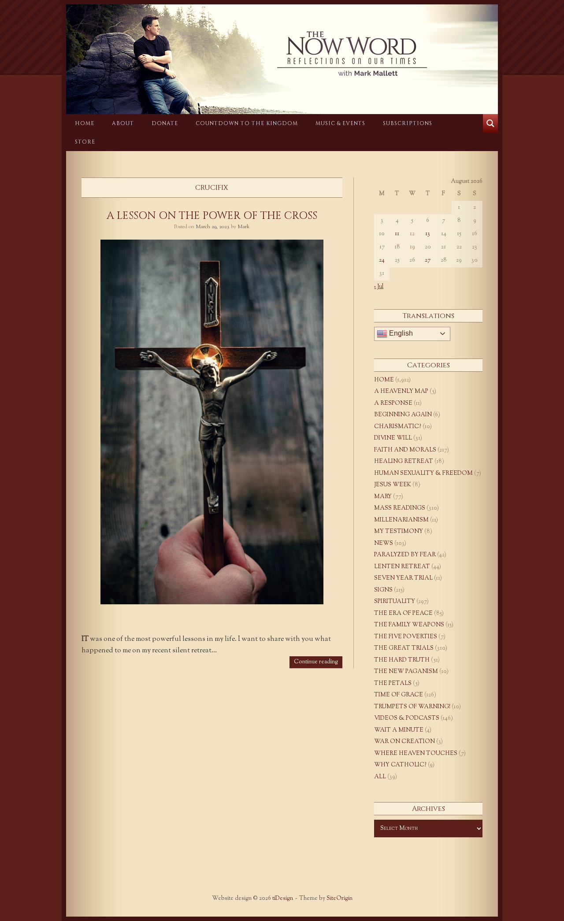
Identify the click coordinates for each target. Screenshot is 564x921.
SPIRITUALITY (394, 602)
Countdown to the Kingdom (247, 123)
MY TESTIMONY (398, 532)
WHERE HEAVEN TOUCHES (415, 754)
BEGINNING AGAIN (403, 415)
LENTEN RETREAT (402, 567)
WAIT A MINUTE (398, 730)
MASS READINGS (399, 508)
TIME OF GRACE (398, 695)
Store (85, 141)
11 (397, 234)
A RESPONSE (393, 403)
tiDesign (282, 899)
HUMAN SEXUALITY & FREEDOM (423, 473)
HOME (84, 123)
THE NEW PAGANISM (406, 672)
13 (427, 234)
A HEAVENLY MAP (401, 392)
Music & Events (340, 123)
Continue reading (316, 662)
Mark (243, 227)
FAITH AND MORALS (405, 450)
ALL (380, 777)
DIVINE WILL (393, 438)
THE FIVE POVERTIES (405, 637)
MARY (383, 497)
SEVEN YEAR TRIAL (403, 578)
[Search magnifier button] (490, 123)
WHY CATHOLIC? (400, 765)
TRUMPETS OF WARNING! (412, 707)
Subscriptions (407, 123)
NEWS (383, 543)
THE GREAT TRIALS (404, 648)
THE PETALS (393, 684)
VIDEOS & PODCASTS (406, 718)
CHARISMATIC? (397, 427)
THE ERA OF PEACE (403, 614)
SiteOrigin (339, 899)
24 (382, 260)
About (123, 123)
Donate (165, 123)
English (400, 333)
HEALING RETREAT (403, 462)
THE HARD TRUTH (402, 660)
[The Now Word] (282, 54)
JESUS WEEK (392, 485)
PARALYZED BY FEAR (405, 555)
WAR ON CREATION (404, 742)
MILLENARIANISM (401, 520)
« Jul (378, 287)
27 (427, 260)
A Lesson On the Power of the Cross (212, 216)
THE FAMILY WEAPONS (409, 625)
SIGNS (383, 590)
